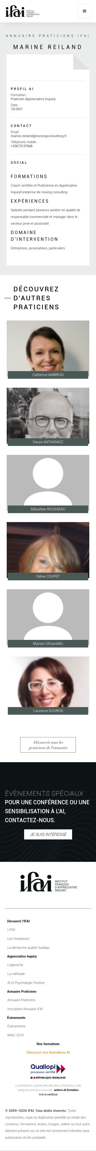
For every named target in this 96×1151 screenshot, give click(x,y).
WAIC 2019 (15, 1035)
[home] (22, 11)
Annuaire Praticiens (21, 1000)
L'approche (15, 965)
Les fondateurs (18, 939)
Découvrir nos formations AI (48, 1052)
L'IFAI (11, 930)
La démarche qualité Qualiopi (28, 948)
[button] (85, 11)
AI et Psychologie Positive (26, 983)
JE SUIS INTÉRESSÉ (48, 834)
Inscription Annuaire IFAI (25, 1009)
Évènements (16, 1026)
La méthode (16, 974)
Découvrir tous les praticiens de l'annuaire (48, 745)
